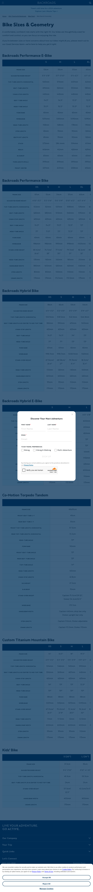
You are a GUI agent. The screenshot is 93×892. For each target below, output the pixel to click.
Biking (27, 450)
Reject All (46, 884)
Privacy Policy (36, 871)
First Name (25, 425)
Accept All (46, 877)
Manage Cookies (46, 889)
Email (23, 435)
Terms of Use (48, 871)
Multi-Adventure (64, 450)
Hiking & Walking (43, 450)
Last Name (51, 425)
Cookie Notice (67, 869)
